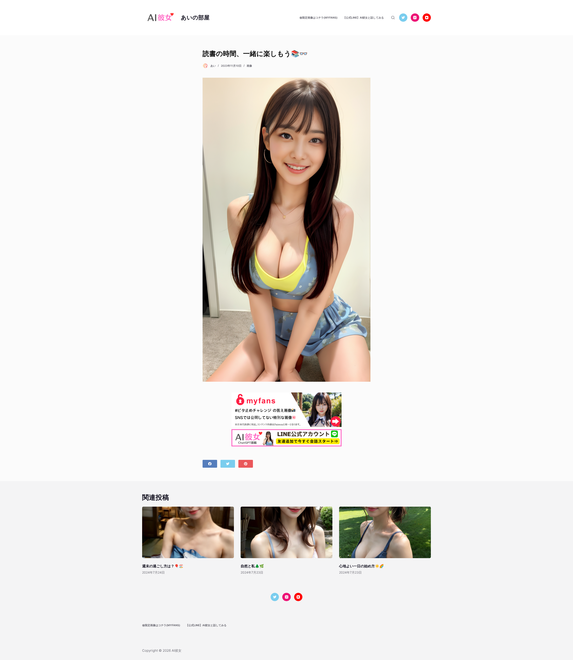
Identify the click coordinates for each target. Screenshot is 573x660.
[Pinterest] (245, 464)
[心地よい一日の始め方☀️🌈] (385, 532)
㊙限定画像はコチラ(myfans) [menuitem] (318, 17)
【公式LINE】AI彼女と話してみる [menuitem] (363, 17)
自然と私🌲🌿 (252, 566)
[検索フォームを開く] (393, 17)
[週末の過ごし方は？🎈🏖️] (188, 532)
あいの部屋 (195, 17)
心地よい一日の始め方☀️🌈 (361, 566)
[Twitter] (403, 17)
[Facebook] (210, 464)
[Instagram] (415, 17)
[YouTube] (427, 17)
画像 (249, 65)
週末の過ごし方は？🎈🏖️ (162, 566)
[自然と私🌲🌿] (286, 532)
